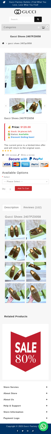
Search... (38, 19)
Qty (4, 189)
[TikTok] (33, 431)
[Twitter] (23, 431)
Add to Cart (23, 188)
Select (7, 177)
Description (11, 207)
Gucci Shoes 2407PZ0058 (23, 216)
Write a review (27, 155)
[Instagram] (28, 431)
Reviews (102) (33, 207)
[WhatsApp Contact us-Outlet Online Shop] (43, 426)
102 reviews (11, 155)
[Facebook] (17, 431)
